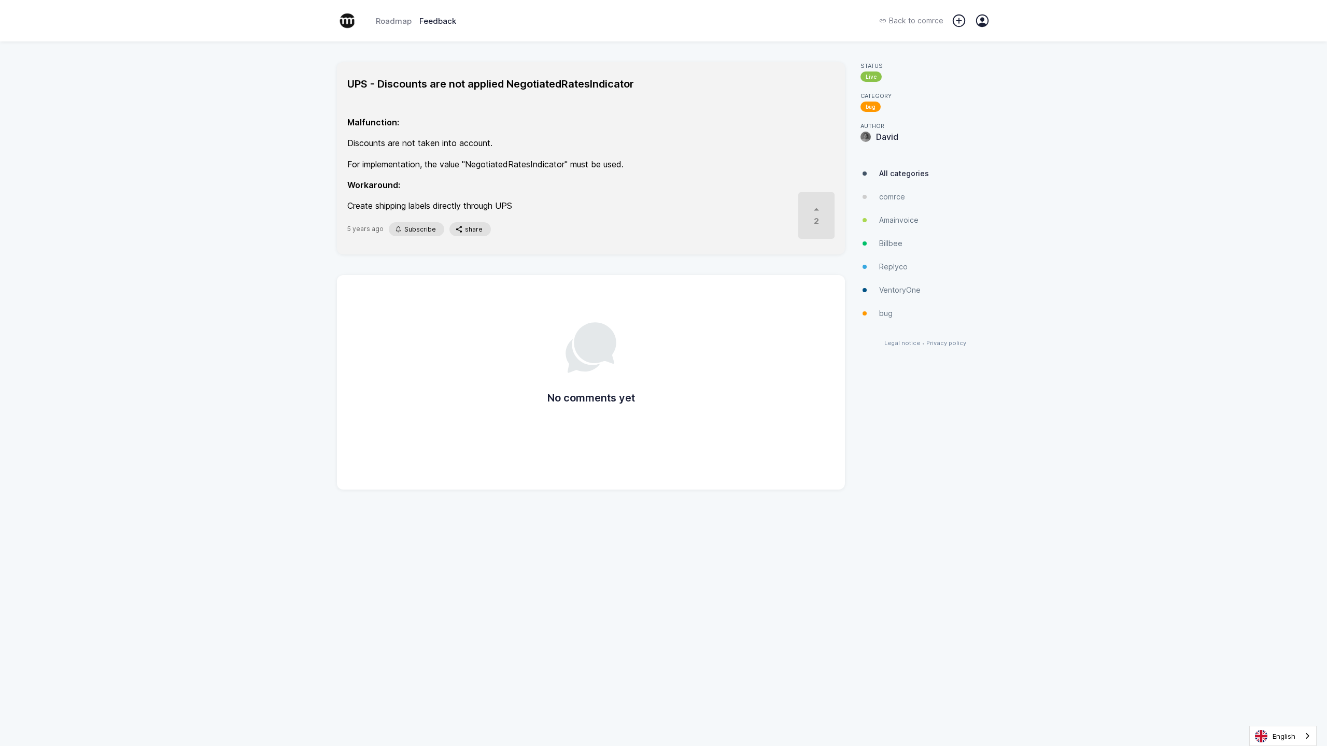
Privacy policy (946, 343)
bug (871, 107)
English (1284, 736)
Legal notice (902, 343)
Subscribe (420, 229)
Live (871, 77)
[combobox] (1283, 736)
